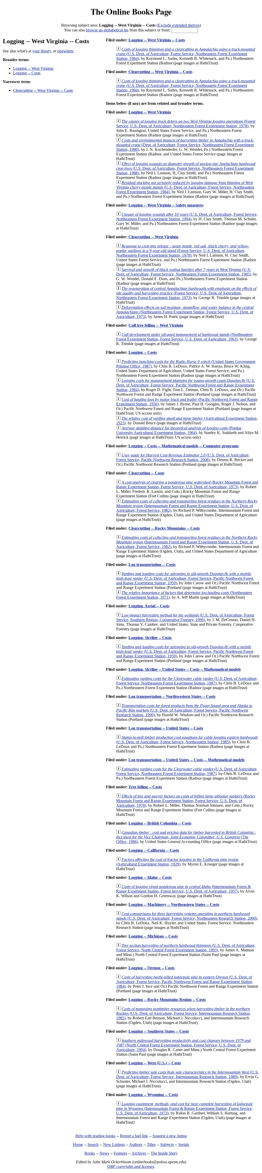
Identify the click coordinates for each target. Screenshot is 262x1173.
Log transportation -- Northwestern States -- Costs (171, 696)
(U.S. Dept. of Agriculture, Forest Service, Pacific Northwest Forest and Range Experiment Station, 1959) (184, 578)
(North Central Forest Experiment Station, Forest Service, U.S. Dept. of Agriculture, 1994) (183, 1045)
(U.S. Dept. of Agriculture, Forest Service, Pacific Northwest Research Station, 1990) (184, 710)
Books (89, 1153)
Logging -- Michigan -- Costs (153, 936)
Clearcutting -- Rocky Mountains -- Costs (164, 528)
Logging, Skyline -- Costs (150, 637)
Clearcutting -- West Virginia (153, 237)
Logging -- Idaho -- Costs (150, 877)
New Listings (114, 1144)
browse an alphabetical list (107, 30)
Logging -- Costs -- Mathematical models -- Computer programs (183, 446)
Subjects (167, 1144)
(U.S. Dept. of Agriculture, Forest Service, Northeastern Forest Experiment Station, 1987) (187, 680)
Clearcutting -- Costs (146, 473)
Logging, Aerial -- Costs (148, 606)
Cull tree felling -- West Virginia (155, 325)
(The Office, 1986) (186, 837)
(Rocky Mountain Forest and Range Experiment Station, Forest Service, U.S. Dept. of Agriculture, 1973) (187, 484)
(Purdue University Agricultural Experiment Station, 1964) (179, 430)
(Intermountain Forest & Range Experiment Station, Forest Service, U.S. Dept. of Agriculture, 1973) (184, 1108)
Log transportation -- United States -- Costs (165, 728)
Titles (151, 1144)
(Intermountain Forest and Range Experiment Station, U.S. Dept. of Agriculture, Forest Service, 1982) (186, 506)
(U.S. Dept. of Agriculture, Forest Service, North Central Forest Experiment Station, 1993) (185, 947)
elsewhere (65, 51)
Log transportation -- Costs (152, 564)
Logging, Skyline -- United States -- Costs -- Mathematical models (184, 669)
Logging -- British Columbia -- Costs (159, 823)
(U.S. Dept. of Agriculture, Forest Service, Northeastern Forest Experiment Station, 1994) (187, 216)
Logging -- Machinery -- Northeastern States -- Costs (173, 904)
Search (93, 1144)
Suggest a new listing (169, 1136)
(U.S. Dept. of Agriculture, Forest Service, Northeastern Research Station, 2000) (186, 916)
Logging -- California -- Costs (153, 850)
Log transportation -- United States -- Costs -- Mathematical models (186, 760)
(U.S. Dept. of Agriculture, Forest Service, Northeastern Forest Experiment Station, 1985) (183, 271)
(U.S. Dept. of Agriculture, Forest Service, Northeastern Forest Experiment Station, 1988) (185, 168)
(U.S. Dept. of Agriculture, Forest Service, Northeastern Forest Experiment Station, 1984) (185, 54)
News (104, 1153)
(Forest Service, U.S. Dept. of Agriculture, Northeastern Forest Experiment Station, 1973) (186, 293)
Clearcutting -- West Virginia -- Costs (43, 90)
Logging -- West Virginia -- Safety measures (165, 205)
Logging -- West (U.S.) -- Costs (154, 1063)
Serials (183, 1144)
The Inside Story (164, 1153)
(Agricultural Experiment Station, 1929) (177, 861)
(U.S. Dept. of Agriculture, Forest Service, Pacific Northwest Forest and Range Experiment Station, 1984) (185, 385)
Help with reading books (95, 1136)
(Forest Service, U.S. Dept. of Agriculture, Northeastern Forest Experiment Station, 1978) (185, 123)
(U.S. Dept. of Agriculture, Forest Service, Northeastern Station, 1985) (187, 739)
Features (120, 1153)
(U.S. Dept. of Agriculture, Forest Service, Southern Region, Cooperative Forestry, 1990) (185, 617)
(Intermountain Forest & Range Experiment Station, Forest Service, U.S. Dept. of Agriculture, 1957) (183, 888)
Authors (135, 1144)
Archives (139, 1153)
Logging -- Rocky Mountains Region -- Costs (167, 999)
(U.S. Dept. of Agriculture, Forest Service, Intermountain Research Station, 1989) (187, 1074)
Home (78, 1144)
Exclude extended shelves (179, 25)
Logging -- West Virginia (33, 68)
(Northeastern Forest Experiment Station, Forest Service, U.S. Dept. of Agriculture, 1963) (184, 336)
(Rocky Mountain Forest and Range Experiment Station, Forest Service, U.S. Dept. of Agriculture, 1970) (185, 800)
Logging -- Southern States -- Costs (158, 1031)
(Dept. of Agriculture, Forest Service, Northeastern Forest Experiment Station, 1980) (185, 145)
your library (41, 51)
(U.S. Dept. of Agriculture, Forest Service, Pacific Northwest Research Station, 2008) (183, 457)
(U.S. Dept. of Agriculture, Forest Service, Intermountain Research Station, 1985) (183, 1013)
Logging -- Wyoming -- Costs (153, 1094)
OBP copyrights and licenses (130, 1166)
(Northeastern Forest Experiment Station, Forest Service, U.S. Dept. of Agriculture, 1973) (185, 312)
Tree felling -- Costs (145, 787)
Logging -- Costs (26, 73)
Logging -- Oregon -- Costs (151, 968)
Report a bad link (134, 1136)
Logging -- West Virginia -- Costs (156, 40)
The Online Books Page (131, 11)
